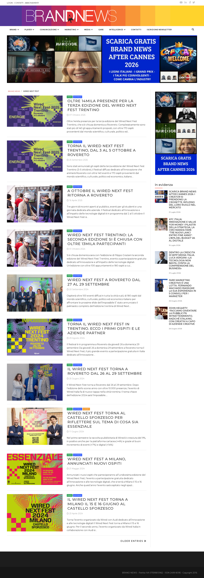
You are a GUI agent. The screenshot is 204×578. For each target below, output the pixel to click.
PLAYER (28, 30)
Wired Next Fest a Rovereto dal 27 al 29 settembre (103, 282)
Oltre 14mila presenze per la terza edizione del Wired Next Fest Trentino (102, 105)
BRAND (13, 30)
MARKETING (70, 30)
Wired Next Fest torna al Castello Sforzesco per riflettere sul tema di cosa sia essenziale (102, 420)
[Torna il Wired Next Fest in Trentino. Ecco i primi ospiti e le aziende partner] (35, 337)
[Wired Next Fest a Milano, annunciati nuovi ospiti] (35, 469)
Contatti (136, 30)
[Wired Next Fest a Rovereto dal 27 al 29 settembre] (35, 292)
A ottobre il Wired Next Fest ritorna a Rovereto (100, 193)
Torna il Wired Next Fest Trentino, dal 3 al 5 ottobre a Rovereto (101, 150)
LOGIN (10, 3)
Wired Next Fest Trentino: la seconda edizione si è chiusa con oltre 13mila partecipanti (104, 239)
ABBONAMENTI (32, 3)
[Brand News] (88, 16)
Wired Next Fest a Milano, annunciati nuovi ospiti (96, 461)
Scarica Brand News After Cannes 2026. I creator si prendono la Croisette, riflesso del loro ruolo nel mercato (182, 199)
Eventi (86, 409)
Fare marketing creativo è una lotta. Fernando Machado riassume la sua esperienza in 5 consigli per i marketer (182, 288)
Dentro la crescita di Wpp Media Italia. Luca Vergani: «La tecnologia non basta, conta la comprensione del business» (182, 260)
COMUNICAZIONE (48, 30)
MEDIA (87, 30)
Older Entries (132, 541)
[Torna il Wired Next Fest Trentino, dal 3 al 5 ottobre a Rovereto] (35, 156)
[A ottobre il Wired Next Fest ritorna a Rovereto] (35, 203)
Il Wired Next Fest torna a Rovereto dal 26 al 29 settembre (104, 371)
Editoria (77, 97)
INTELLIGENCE (116, 30)
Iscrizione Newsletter (159, 30)
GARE (101, 30)
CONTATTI (18, 3)
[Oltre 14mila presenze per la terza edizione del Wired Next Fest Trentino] (35, 111)
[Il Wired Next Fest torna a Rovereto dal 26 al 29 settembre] (35, 382)
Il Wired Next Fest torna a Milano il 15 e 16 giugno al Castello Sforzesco (97, 504)
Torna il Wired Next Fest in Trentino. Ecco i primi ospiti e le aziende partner (103, 328)
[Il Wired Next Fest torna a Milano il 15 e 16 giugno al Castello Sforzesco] (35, 512)
